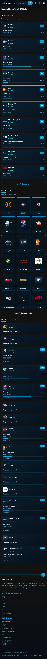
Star (3, 606)
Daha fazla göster (22, 184)
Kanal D (4, 603)
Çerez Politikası (7, 637)
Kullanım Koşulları (8, 631)
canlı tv (4, 644)
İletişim (4, 625)
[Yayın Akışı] (35, 3)
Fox (3, 600)
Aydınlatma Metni (8, 628)
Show (3, 610)
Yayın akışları (6, 613)
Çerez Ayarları (7, 641)
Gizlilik (4, 634)
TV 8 (3, 597)
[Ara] (30, 3)
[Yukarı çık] (43, 575)
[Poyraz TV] (8, 3)
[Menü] (44, 3)
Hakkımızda (6, 621)
